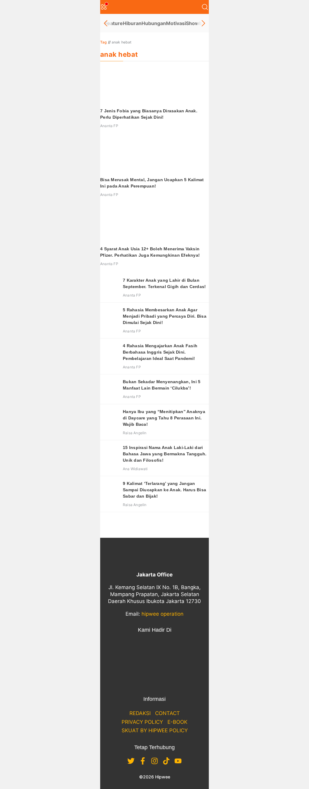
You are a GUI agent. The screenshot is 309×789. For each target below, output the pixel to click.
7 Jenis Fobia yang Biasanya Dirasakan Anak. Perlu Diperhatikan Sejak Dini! (148, 114)
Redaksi (140, 713)
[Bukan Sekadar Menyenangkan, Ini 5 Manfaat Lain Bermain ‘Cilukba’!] (109, 388)
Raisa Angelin (135, 433)
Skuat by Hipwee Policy (155, 730)
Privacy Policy (142, 722)
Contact (167, 713)
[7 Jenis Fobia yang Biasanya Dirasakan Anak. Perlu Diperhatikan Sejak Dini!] (154, 86)
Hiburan (132, 23)
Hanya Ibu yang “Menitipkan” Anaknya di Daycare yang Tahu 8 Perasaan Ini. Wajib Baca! (164, 418)
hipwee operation (162, 614)
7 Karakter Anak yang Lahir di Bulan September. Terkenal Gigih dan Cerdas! (164, 283)
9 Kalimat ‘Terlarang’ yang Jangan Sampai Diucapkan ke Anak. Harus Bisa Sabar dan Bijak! (164, 490)
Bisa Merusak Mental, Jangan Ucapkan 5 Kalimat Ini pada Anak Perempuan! (152, 182)
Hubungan (154, 23)
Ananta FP (109, 125)
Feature (114, 23)
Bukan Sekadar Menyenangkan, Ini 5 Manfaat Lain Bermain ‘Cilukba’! (161, 384)
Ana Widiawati (135, 469)
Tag (103, 42)
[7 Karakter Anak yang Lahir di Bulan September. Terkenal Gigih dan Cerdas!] (109, 286)
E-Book (177, 722)
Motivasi (176, 23)
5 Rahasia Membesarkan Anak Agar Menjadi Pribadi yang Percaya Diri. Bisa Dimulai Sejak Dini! (164, 316)
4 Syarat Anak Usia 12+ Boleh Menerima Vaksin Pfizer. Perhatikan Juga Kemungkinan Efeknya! (150, 252)
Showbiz (196, 23)
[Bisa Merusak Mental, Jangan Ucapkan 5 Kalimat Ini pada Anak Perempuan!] (154, 155)
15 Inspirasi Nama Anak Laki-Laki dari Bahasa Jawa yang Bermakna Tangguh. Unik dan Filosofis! (165, 454)
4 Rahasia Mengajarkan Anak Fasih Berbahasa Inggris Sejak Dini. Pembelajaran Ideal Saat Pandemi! (160, 352)
